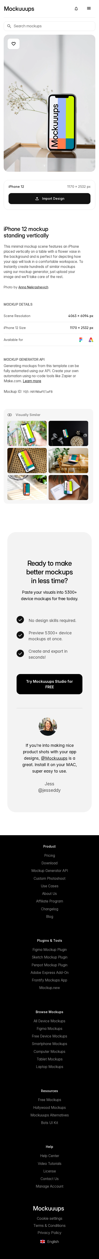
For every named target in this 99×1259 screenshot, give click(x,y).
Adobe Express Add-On (50, 972)
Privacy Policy (49, 1232)
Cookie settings (49, 1218)
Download (49, 863)
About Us (49, 893)
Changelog (49, 909)
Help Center (49, 1156)
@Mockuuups (54, 758)
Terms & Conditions (49, 1225)
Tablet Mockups (50, 1059)
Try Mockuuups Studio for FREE (49, 684)
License (49, 1171)
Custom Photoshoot (49, 878)
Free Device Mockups (49, 1036)
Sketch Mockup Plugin (49, 957)
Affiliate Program (49, 901)
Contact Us (50, 1179)
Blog (49, 916)
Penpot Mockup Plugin (49, 965)
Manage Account (49, 1186)
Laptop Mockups (49, 1067)
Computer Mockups (49, 1051)
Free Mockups (49, 1100)
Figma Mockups (49, 1028)
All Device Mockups (49, 1021)
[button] (76, 8)
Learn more (32, 381)
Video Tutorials (49, 1163)
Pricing (49, 855)
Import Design (53, 198)
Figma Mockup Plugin (49, 949)
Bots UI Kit (49, 1123)
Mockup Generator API (49, 870)
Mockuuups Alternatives (49, 1115)
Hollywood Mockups (49, 1107)
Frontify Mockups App (49, 980)
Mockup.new (49, 988)
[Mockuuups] (36, 9)
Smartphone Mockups (49, 1044)
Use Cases (49, 886)
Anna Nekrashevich (33, 287)
